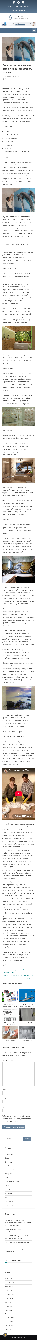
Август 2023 (9, 1306)
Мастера (10, 6)
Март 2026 (8, 1278)
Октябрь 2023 (9, 1298)
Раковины (8, 1193)
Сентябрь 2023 (10, 1302)
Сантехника (9, 965)
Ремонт (7, 1197)
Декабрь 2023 (9, 1290)
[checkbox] (5, 1335)
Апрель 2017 (9, 1322)
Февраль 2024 (10, 1282)
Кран (6, 1178)
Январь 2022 (9, 1314)
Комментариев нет (11, 79)
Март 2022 (8, 1310)
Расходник (19, 16)
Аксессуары (9, 1154)
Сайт (4, 1107)
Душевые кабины (11, 1170)
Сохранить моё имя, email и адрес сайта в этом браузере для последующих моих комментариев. (18, 1118)
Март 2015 (8, 1330)
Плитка (7, 1185)
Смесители (9, 1205)
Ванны (7, 1158)
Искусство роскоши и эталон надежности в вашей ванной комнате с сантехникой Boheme (18, 1222)
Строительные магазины (18, 10)
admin (17, 76)
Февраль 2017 (9, 1326)
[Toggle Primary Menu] (34, 30)
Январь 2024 (9, 1286)
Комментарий (8, 1060)
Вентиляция (9, 1162)
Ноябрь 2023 (9, 1294)
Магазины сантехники (22, 6)
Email (4, 1098)
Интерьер (8, 1174)
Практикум (9, 1189)
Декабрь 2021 (9, 1318)
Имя (4, 1090)
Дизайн (7, 1166)
